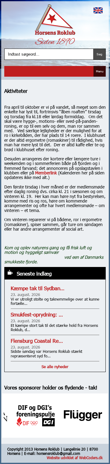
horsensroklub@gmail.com (58, 453)
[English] (98, 10)
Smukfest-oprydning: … (37, 314)
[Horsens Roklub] (55, 19)
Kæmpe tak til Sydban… (37, 288)
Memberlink (46, 173)
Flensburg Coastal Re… (37, 340)
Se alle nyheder (55, 366)
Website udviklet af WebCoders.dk (75, 457)
